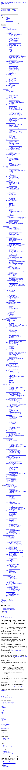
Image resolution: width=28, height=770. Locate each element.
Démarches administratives (14, 150)
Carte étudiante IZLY (13, 466)
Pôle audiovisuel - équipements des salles (17, 340)
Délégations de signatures (14, 530)
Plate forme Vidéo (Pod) (14, 83)
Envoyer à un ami (8, 617)
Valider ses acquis (12, 125)
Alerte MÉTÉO (12, 377)
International (6, 226)
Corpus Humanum (13, 214)
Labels (10, 32)
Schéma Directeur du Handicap (15, 416)
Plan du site (5, 765)
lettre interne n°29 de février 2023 (19, 656)
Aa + (2, 616)
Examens (11, 161)
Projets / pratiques (12, 295)
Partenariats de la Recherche (15, 543)
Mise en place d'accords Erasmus (16, 278)
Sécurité (7, 370)
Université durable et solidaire (15, 541)
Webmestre (5, 764)
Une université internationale (12, 227)
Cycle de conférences (13, 308)
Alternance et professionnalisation (13, 133)
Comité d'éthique (12, 175)
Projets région (12, 198)
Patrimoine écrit (12, 300)
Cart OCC (11, 209)
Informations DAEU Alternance (15, 138)
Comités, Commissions (14, 38)
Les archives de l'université (14, 516)
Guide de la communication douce (16, 527)
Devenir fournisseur (10, 565)
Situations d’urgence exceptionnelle (16, 376)
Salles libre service (13, 332)
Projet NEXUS (12, 205)
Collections (11, 304)
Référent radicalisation (13, 67)
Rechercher (3, 24)
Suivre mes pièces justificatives (15, 114)
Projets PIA (11, 197)
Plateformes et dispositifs (11, 207)
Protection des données (14, 68)
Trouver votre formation (14, 100)
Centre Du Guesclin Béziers (15, 43)
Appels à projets (12, 190)
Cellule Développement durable (15, 583)
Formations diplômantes (14, 247)
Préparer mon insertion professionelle (14, 463)
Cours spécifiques (12, 250)
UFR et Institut (12, 489)
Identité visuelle (6, 734)
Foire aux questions (13, 120)
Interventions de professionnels (15, 544)
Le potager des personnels (8, 608)
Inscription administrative (14, 108)
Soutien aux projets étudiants (15, 344)
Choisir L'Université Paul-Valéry (13, 392)
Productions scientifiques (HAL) (16, 218)
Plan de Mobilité (12, 73)
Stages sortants (12, 137)
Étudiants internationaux (11, 432)
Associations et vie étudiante (12, 342)
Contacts (10, 429)
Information (11, 91)
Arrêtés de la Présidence (14, 165)
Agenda (10, 87)
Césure (10, 117)
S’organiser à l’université (14, 143)
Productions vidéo (10, 81)
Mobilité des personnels (11, 258)
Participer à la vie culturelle (12, 587)
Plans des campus (12, 321)
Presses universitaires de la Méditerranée (17, 217)
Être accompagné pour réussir (12, 140)
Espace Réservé (9, 21)
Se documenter (9, 523)
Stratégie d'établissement (14, 30)
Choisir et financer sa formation (15, 124)
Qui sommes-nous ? (13, 428)
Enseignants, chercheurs (14, 75)
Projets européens (12, 194)
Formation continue (13, 558)
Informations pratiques (13, 155)
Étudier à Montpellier (13, 434)
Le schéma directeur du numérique (16, 341)
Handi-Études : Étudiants (14, 417)
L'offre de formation (13, 555)
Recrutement (8, 74)
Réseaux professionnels (14, 292)
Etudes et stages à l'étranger (12, 254)
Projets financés (9, 193)
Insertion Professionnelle (14, 93)
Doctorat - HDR (9, 181)
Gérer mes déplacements (11, 519)
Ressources (11, 152)
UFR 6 (10, 52)
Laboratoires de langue (13, 334)
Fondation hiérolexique (14, 564)
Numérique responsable (14, 69)
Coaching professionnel (14, 506)
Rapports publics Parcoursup (15, 164)
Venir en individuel (13, 238)
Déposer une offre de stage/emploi (16, 552)
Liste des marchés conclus (14, 569)
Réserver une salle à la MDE (15, 324)
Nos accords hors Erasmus (14, 268)
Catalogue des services (13, 330)
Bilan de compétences (13, 126)
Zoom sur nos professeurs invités (16, 263)
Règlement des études (13, 158)
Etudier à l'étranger (13, 255)
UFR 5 (10, 51)
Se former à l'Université (11, 554)
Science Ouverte (12, 172)
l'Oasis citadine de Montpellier (17, 650)
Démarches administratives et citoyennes (17, 473)
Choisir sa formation (13, 106)
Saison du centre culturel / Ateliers (13, 302)
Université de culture (10, 290)
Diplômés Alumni (7, 575)
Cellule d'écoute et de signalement (16, 507)
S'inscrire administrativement (15, 113)
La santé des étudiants (13, 361)
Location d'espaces (13, 547)
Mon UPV (5, 17)
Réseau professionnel (10, 596)
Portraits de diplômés (13, 95)
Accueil (5, 611)
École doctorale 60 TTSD (14, 183)
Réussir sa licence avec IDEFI (15, 146)
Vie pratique (11, 323)
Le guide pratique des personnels (16, 487)
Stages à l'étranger (12, 256)
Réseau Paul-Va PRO (13, 549)
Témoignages (11, 235)
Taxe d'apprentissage (13, 561)
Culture (4, 289)
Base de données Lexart (14, 212)
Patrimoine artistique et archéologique (17, 298)
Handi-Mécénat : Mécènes (14, 427)
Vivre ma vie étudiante (11, 464)
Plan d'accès (5, 751)
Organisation (8, 33)
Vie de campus (6, 319)
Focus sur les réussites (13, 224)
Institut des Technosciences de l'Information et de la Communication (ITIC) (18, 54)
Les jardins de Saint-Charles (9, 609)
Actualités (11, 86)
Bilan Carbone (6, 766)
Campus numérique (10, 327)
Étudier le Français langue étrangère (16, 435)
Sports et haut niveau (13, 355)
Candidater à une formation (14, 107)
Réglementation (9, 157)
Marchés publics (12, 572)
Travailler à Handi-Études (14, 153)
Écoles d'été (11, 249)
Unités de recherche (13, 578)
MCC (10, 160)
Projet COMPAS (12, 97)
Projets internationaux (13, 273)
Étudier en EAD (12, 240)
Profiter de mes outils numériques (13, 457)
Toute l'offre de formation (14, 101)
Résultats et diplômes (10, 154)
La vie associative (12, 343)
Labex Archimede (12, 201)
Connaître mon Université (14, 433)
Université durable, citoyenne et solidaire (14, 61)
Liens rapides (9, 570)
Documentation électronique (15, 336)
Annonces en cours (13, 566)
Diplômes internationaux (11, 280)
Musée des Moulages (10, 303)
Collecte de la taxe (13, 573)
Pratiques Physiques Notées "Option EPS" (18, 352)
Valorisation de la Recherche (12, 222)
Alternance (11, 135)
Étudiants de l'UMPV (8, 438)
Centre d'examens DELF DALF (16, 251)
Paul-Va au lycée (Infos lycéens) (15, 398)
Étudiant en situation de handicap (16, 470)
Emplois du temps (12, 462)
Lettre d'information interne (14, 493)
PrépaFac (11, 142)
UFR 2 (10, 47)
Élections (11, 39)
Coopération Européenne (11, 274)
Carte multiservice (12, 338)
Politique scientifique (10, 167)
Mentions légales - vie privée (9, 761)
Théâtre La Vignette (10, 313)
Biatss (10, 77)
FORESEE (11, 206)
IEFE (10, 246)
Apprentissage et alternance (14, 394)
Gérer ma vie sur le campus (12, 510)
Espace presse (12, 571)
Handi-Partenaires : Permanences (16, 424)
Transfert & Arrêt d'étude (14, 119)
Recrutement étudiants (10, 478)
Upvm (2, 15)
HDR (10, 184)
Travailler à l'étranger (13, 499)
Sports (7, 349)
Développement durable (14, 62)
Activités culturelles (13, 512)
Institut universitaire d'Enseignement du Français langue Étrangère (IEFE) (17, 57)
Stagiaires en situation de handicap (16, 132)
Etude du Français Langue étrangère (13, 245)
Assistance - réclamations (14, 121)
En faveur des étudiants (14, 366)
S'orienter (8, 90)
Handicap (11, 72)
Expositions (11, 307)
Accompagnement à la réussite (15, 131)
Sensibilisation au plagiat (14, 335)
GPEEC (10, 501)
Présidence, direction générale (15, 34)
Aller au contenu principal (6, 2)
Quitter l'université (10, 484)
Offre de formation (10, 98)
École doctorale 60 (13, 60)
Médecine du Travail (13, 363)
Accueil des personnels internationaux (17, 261)
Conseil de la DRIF (13, 233)
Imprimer (3, 617)
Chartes (10, 163)
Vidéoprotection (12, 378)
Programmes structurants (11, 200)
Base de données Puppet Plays (15, 211)
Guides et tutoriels (12, 331)
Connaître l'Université (10, 576)
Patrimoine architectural (14, 297)
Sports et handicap (13, 357)
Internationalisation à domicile (15, 232)
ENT (7, 19)
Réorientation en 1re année (14, 115)
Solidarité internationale (14, 234)
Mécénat (10, 563)
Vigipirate (11, 380)
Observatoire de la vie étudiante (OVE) (17, 395)
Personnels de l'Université (8, 485)
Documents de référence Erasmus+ (16, 279)
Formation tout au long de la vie (15, 393)
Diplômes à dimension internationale (16, 284)
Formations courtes (13, 127)
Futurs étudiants (6, 384)
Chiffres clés (8, 28)
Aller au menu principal (17, 2)
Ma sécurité (11, 382)
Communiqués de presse (8, 732)
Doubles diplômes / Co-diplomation (16, 281)
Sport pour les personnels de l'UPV (16, 358)
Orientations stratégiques (11, 29)
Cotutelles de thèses (13, 186)
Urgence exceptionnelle (8, 753)
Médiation (11, 306)
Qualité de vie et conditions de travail (17, 508)
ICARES (11, 203)
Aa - (4, 616)
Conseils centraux (12, 37)
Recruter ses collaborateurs (11, 548)
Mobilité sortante (12, 260)
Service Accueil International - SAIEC (17, 244)
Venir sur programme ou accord (15, 239)
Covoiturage (11, 521)
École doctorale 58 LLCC (14, 182)
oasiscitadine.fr (4, 690)
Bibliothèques (12, 588)
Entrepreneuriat (12, 546)
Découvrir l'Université (10, 536)
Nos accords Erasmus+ (14, 275)
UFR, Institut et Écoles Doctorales (13, 45)
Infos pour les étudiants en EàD (15, 109)
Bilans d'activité (12, 192)
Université (5, 27)
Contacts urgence (7, 752)
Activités (11, 347)
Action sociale (9, 365)
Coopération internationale (11, 267)
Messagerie (11, 337)
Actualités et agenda (10, 85)
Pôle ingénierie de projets (14, 188)
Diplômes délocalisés (13, 283)
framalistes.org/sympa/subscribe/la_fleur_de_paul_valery (13, 686)
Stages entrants (12, 136)
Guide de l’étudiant (13, 442)
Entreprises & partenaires (8, 535)
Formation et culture (13, 294)
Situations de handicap (11, 364)
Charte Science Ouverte (14, 220)
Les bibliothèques (10, 359)
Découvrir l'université (10, 386)
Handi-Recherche (12, 423)
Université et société (10, 582)
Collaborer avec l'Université (12, 542)
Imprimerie (11, 515)
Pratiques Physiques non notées (15, 353)
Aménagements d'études (14, 148)
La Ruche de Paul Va (13, 369)
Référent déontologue (13, 66)
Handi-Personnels (12, 419)
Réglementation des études (14, 526)
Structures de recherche (11, 176)
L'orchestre (11, 315)
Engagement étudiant (13, 64)
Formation (5, 89)
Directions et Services (13, 35)
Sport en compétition (13, 354)
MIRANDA (11, 204)
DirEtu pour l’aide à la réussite (15, 147)
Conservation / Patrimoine (11, 296)
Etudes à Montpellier (10, 237)
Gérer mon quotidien (10, 502)
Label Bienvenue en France (15, 243)
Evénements (11, 346)
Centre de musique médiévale (15, 317)
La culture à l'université (14, 590)
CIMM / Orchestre (10, 314)
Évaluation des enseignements (15, 461)
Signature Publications (13, 221)
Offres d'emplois (12, 78)
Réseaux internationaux (14, 269)
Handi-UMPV (9, 415)
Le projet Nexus (12, 144)
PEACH (10, 210)
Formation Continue (10, 123)
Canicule (11, 381)
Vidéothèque (11, 312)
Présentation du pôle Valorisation (16, 223)
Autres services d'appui (14, 189)
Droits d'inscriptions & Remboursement (17, 118)
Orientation (11, 92)
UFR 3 (10, 49)
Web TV (10, 84)
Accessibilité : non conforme (9, 763)
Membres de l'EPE (13, 41)
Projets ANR (11, 195)
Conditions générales (13, 567)
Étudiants (11, 79)
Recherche (5, 166)
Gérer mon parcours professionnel (13, 495)
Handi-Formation (12, 422)
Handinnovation (12, 421)
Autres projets (12, 199)
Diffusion (8, 216)
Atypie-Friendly (12, 418)
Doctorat (10, 287)
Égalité (10, 63)
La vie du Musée (12, 309)
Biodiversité (11, 301)
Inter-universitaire (12, 44)
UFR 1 (10, 46)
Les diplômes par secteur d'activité (16, 556)
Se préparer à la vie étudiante (12, 406)
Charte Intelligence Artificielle (15, 70)
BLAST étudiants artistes (11, 318)
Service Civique (12, 80)
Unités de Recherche (13, 177)
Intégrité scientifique (13, 174)
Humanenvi (11, 215)
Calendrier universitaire (14, 159)
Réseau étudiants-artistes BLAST (16, 550)
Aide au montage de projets (12, 187)
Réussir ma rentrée (13, 141)
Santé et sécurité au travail (14, 503)
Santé (7, 360)
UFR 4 (10, 50)
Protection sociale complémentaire (16, 509)
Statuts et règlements (13, 531)
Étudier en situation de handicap (13, 149)
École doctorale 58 (13, 58)
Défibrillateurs (12, 375)
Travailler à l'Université (11, 593)
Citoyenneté (11, 348)
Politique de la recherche (14, 169)
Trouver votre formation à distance (13, 104)
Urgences (8, 18)
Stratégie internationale (13, 228)
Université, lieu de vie (10, 320)
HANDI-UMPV (9, 439)
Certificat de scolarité (13, 467)
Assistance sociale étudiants (15, 367)
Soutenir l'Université (10, 560)
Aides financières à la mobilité (15, 257)
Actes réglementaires (13, 40)
